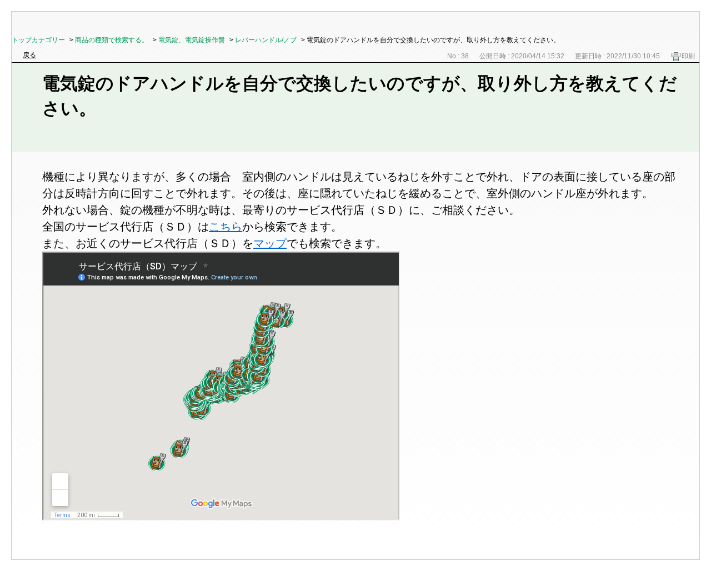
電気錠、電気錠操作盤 (191, 40)
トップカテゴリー (38, 40)
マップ (270, 243)
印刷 (688, 56)
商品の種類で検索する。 (111, 40)
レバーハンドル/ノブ (266, 40)
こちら (225, 227)
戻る (29, 55)
